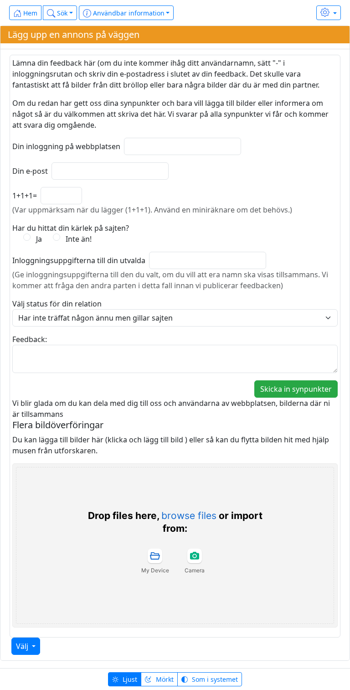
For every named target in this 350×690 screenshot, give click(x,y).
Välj (24, 646)
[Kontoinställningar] (328, 12)
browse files (188, 515)
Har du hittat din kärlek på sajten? (70, 228)
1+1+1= (24, 196)
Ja (37, 239)
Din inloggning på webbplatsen (66, 146)
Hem (29, 13)
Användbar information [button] (128, 13)
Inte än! (77, 239)
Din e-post (30, 171)
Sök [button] (61, 13)
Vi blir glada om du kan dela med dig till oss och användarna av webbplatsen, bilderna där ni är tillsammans (171, 408)
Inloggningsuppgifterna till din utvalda (78, 260)
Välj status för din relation (57, 304)
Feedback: (29, 339)
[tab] (155, 561)
